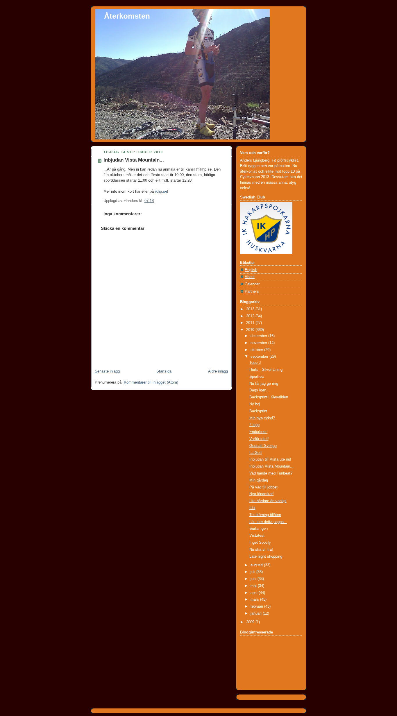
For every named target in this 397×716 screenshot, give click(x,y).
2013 (250, 309)
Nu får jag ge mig (263, 384)
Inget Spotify (260, 542)
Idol (252, 508)
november (259, 343)
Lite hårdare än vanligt (268, 501)
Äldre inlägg (218, 371)
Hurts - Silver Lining (265, 370)
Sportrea (256, 377)
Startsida (163, 371)
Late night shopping (265, 556)
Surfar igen (258, 529)
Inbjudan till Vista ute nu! (270, 459)
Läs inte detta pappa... (268, 522)
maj (254, 586)
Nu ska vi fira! (261, 549)
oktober (257, 350)
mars (255, 599)
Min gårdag (258, 480)
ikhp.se (161, 191)
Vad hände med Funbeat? (270, 473)
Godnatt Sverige (263, 446)
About (250, 277)
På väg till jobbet (263, 487)
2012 (250, 316)
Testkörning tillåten (265, 515)
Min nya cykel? (262, 418)
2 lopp (254, 425)
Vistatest (256, 536)
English (251, 270)
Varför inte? (259, 439)
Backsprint (258, 411)
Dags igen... (259, 390)
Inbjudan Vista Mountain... (133, 160)
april (255, 593)
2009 (250, 622)
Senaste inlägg (107, 371)
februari (257, 606)
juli (253, 572)
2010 (250, 330)
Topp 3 (255, 363)
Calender (252, 284)
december (259, 336)
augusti (257, 565)
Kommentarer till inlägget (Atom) (151, 382)
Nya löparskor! (261, 494)
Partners (252, 291)
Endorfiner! (258, 432)
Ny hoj (254, 404)
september (260, 357)
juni (254, 579)
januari (257, 613)
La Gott (255, 453)
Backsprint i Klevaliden (268, 397)
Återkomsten (127, 16)
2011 (250, 323)
